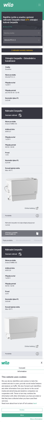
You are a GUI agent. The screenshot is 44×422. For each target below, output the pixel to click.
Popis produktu (8, 240)
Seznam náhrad (11, 115)
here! (35, 403)
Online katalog (30, 208)
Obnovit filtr (8, 27)
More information (36, 419)
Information (22, 371)
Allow (22, 415)
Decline (22, 410)
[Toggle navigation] (39, 5)
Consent (22, 368)
